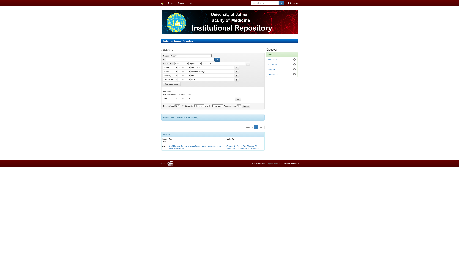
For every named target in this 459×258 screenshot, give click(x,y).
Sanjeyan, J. (245, 148)
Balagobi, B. (231, 146)
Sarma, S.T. (241, 146)
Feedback (295, 163)
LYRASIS (286, 163)
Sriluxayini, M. (251, 146)
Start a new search (172, 84)
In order (208, 106)
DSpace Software (257, 163)
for (164, 59)
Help (190, 3)
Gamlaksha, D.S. (233, 148)
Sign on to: (293, 3)
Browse (181, 3)
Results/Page (168, 106)
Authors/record (230, 106)
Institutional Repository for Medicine (178, 41)
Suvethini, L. (255, 148)
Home (172, 3)
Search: (166, 56)
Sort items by (187, 106)
